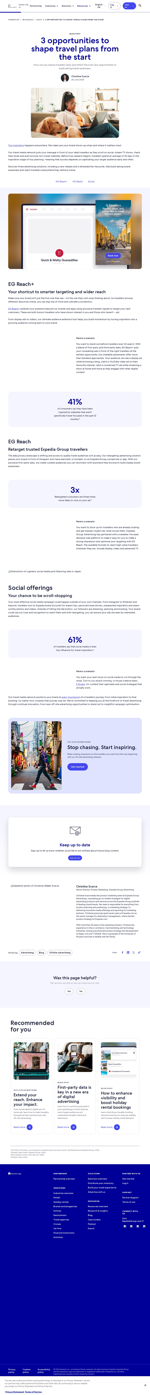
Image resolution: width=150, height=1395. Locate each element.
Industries (50, 6)
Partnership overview (64, 1178)
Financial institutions (63, 1232)
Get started (128, 1178)
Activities (58, 1237)
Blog (41, 952)
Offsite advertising (59, 952)
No (81, 991)
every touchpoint (71, 697)
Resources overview (98, 1206)
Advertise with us (96, 1192)
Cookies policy (27, 1370)
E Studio (80, 684)
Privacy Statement (14, 1392)
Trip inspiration (16, 145)
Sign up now (75, 858)
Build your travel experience (102, 1187)
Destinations (59, 1215)
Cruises (57, 1224)
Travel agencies (61, 1219)
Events (91, 1228)
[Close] (145, 1385)
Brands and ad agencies (65, 1206)
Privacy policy (11, 1370)
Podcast (92, 1224)
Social (91, 181)
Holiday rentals (61, 1202)
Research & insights (98, 1210)
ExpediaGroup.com (131, 1221)
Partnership (36, 6)
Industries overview (63, 1193)
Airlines (57, 1210)
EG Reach (78, 181)
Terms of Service (33, 1392)
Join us (127, 5)
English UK (99, 6)
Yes (69, 991)
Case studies (94, 1219)
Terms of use (128, 1202)
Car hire (57, 1228)
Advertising (27, 952)
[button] (30, 1127)
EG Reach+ (61, 181)
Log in (112, 5)
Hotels (56, 1197)
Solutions (66, 6)
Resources (82, 6)
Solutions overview (97, 1178)
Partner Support (130, 1197)
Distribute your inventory (101, 1183)
